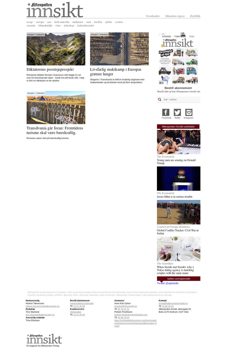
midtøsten (78, 22)
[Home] (55, 16)
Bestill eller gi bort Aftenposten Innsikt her (178, 91)
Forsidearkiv (153, 16)
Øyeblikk (195, 16)
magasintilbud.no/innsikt (81, 303)
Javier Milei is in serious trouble (174, 196)
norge (30, 22)
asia (88, 22)
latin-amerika (61, 22)
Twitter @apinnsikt (167, 283)
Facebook (166, 118)
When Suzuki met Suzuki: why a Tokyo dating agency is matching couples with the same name (175, 270)
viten (58, 25)
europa (40, 22)
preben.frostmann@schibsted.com (130, 315)
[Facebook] (165, 111)
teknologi (69, 25)
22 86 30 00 (168, 306)
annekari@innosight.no (125, 306)
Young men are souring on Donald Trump (176, 161)
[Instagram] (188, 111)
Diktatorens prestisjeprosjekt (50, 69)
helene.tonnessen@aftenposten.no (43, 306)
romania (40, 34)
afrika (108, 22)
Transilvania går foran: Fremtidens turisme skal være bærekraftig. (55, 130)
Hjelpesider (75, 312)
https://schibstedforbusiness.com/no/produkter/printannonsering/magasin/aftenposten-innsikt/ (135, 323)
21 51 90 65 (79, 306)
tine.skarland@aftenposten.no (40, 315)
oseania (31, 25)
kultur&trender (85, 25)
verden (119, 22)
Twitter (177, 118)
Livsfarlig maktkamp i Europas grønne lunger (116, 71)
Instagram (188, 118)
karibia (98, 22)
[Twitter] (177, 111)
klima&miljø (45, 25)
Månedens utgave (175, 16)
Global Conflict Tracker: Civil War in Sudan (178, 231)
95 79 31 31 (123, 309)
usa (49, 22)
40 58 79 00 (123, 317)
